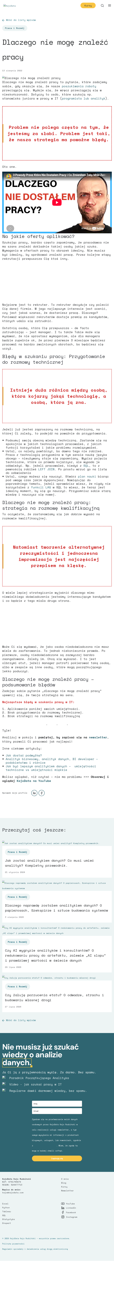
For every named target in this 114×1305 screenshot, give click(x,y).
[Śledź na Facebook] (42, 793)
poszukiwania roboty (79, 86)
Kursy (88, 5)
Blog (63, 1182)
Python (6, 1207)
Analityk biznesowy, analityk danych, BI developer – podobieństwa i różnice (52, 761)
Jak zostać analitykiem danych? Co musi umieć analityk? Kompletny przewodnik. (49, 863)
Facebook (71, 1212)
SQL (86, 465)
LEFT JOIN (46, 469)
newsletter (98, 737)
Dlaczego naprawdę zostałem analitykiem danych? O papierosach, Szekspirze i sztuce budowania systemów (56, 908)
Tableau (6, 1211)
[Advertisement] (57, 283)
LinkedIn (71, 1207)
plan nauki (87, 476)
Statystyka (8, 1219)
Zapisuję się (57, 1158)
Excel (5, 1203)
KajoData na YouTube (34, 781)
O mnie (65, 1178)
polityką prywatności (45, 1145)
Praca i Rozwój (14, 28)
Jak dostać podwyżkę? (24, 755)
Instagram (71, 1216)
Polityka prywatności (13, 1243)
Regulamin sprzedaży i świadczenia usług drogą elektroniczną (35, 1249)
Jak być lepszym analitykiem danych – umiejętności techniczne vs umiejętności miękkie (51, 768)
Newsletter (67, 1190)
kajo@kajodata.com (12, 1192)
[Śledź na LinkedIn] (34, 793)
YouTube (70, 1203)
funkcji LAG (41, 487)
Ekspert (6, 1223)
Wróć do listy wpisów (21, 20)
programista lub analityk (83, 98)
